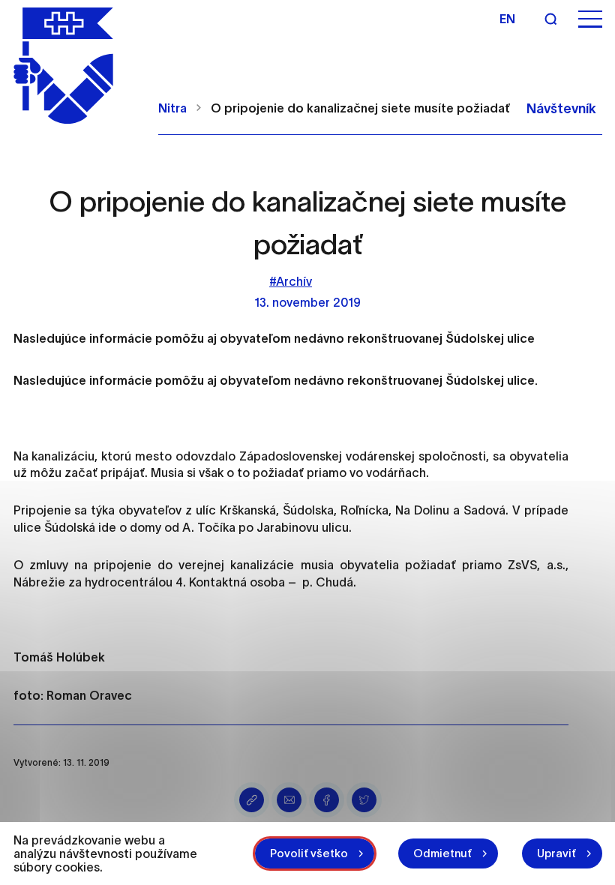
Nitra (172, 108)
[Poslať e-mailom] (289, 800)
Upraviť (556, 853)
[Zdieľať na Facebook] (326, 800)
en (507, 19)
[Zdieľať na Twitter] (364, 800)
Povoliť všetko (309, 853)
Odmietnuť (442, 853)
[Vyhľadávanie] (551, 19)
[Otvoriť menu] (590, 19)
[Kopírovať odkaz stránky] (251, 800)
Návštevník (561, 108)
